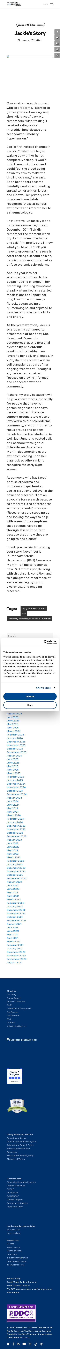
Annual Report (14, 998)
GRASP (10, 1189)
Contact (11, 1022)
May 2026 (12, 724)
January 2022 (15, 906)
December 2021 (16, 910)
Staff (9, 1005)
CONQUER (12, 1192)
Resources (12, 1152)
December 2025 (16, 742)
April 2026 (13, 728)
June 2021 (13, 931)
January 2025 (15, 780)
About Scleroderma (16, 1138)
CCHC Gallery (13, 1233)
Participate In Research (18, 1148)
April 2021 (12, 938)
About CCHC (13, 1230)
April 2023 (12, 854)
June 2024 (13, 805)
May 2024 (12, 808)
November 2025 (16, 745)
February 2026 (15, 735)
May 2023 (12, 850)
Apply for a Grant (15, 1206)
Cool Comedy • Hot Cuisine (21, 1226)
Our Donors (12, 1012)
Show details (43, 687)
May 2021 (12, 934)
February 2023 (15, 861)
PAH (24, 613)
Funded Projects (15, 1199)
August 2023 (14, 840)
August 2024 (14, 798)
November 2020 (16, 955)
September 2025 (16, 752)
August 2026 (14, 714)
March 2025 (14, 773)
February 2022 (15, 903)
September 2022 (16, 878)
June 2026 (13, 721)
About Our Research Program (21, 1141)
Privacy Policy (13, 1278)
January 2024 (15, 822)
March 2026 (14, 731)
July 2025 (12, 759)
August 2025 (14, 756)
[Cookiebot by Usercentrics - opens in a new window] (44, 642)
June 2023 (13, 847)
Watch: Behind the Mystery (20, 1155)
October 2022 (15, 875)
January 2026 (15, 738)
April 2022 (13, 896)
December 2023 (16, 826)
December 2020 (16, 952)
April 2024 (13, 812)
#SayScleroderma (15, 1265)
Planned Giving (14, 1251)
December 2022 (16, 868)
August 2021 (14, 924)
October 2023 (15, 833)
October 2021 (15, 917)
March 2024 (14, 815)
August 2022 (14, 882)
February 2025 (15, 777)
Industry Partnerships (17, 1258)
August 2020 (14, 962)
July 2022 (12, 885)
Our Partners (13, 1015)
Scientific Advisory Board (19, 1008)
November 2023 (16, 829)
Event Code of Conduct (18, 1285)
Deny (30, 705)
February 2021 (15, 945)
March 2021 (13, 941)
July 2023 (12, 843)
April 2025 (13, 770)
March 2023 (13, 857)
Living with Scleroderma (31, 25)
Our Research (14, 1178)
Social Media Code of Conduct (22, 1282)
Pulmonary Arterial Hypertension (24, 618)
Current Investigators (17, 1203)
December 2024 (16, 784)
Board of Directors (16, 1001)
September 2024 (17, 794)
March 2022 (14, 899)
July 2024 (12, 801)
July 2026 (12, 717)
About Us (11, 991)
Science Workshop (16, 1185)
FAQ (9, 1019)
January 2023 (15, 864)
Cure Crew (12, 1254)
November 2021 (16, 913)
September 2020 (17, 959)
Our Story (11, 994)
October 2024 (15, 791)
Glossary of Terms (16, 1159)
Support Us (12, 1240)
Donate (10, 1244)
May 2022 (12, 892)
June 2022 (13, 889)
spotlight (46, 618)
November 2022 (16, 871)
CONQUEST (13, 1196)
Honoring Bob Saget (17, 1261)
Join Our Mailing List (16, 1026)
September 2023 (16, 836)
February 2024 (15, 819)
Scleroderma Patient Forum (20, 1145)
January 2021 (14, 948)
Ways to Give (13, 1247)
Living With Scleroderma (34, 608)
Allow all (30, 696)
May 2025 (12, 766)
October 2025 (15, 749)
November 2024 (16, 787)
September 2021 (16, 920)
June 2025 (13, 763)
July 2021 (12, 927)
